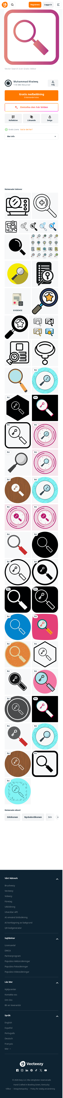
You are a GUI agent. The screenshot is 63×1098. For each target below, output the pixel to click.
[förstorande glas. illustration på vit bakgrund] (18, 516)
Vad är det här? (26, 129)
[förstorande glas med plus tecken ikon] (18, 233)
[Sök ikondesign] (18, 681)
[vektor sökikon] (18, 1009)
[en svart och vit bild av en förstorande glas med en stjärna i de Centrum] (18, 410)
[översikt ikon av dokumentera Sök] (18, 462)
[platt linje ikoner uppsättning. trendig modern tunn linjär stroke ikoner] (18, 300)
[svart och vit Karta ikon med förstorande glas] (38, 226)
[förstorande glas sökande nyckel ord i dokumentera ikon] (18, 355)
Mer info (11, 136)
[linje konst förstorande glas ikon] (18, 489)
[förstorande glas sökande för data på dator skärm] (18, 206)
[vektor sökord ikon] (18, 900)
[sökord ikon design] (18, 544)
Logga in (48, 4)
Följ (53, 84)
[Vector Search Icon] (18, 872)
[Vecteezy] (5, 5)
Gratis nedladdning (31, 95)
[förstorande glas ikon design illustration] (18, 327)
